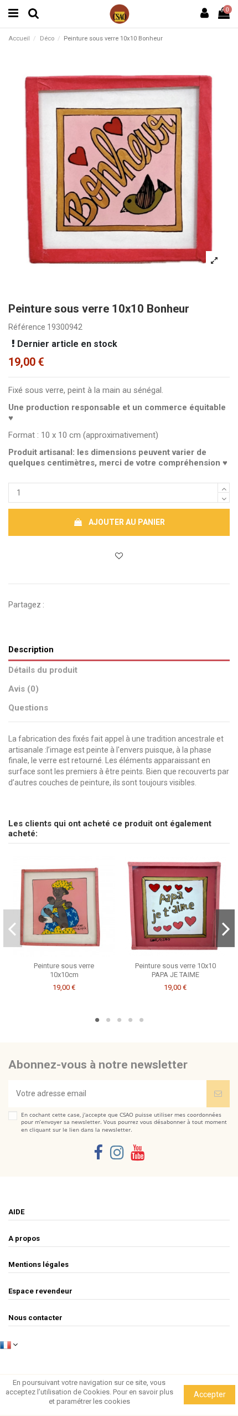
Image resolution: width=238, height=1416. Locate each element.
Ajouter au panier (127, 522)
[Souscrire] (218, 1093)
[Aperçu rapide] (72, 952)
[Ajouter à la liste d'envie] (56, 952)
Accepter (210, 1394)
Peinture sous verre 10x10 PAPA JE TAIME (175, 970)
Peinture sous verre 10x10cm (64, 970)
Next (225, 928)
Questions (28, 708)
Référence (26, 327)
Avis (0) (23, 689)
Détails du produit (42, 670)
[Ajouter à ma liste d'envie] (119, 556)
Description (31, 650)
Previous (13, 928)
